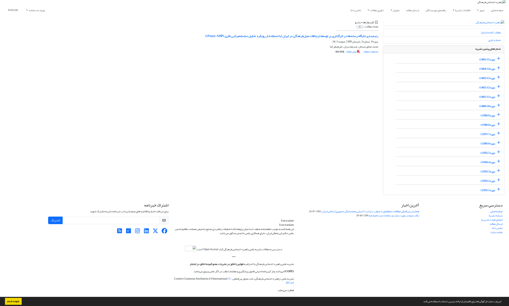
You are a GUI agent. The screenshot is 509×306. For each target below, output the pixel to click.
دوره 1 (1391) (488, 190)
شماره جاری (494, 40)
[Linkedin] (146, 232)
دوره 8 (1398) (488, 125)
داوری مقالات (377, 10)
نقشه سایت (496, 232)
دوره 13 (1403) (487, 78)
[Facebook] (164, 232)
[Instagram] (137, 232)
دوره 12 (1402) (487, 87)
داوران (396, 10)
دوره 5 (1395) (488, 153)
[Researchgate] (128, 232)
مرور (481, 10)
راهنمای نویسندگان (435, 10)
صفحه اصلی (497, 10)
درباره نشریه (496, 215)
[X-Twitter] (155, 232)
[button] (421, 301)
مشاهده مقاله (371, 51)
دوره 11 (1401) (487, 97)
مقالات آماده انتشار (491, 32)
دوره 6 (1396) (488, 143)
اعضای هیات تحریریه (492, 219)
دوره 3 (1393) (488, 171)
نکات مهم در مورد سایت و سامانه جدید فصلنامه (394, 215)
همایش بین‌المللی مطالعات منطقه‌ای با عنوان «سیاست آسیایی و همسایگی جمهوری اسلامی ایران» (370, 211)
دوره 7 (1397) (488, 134)
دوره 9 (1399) (488, 115)
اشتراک (55, 220)
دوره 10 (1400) (487, 106)
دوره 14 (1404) (487, 69)
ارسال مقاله (412, 10)
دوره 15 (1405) (487, 59)
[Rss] (119, 232)
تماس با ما (356, 10)
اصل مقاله (346, 51)
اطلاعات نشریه (462, 10)
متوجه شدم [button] (13, 301)
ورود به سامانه (37, 10)
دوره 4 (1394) (488, 162)
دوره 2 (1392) (488, 181)
